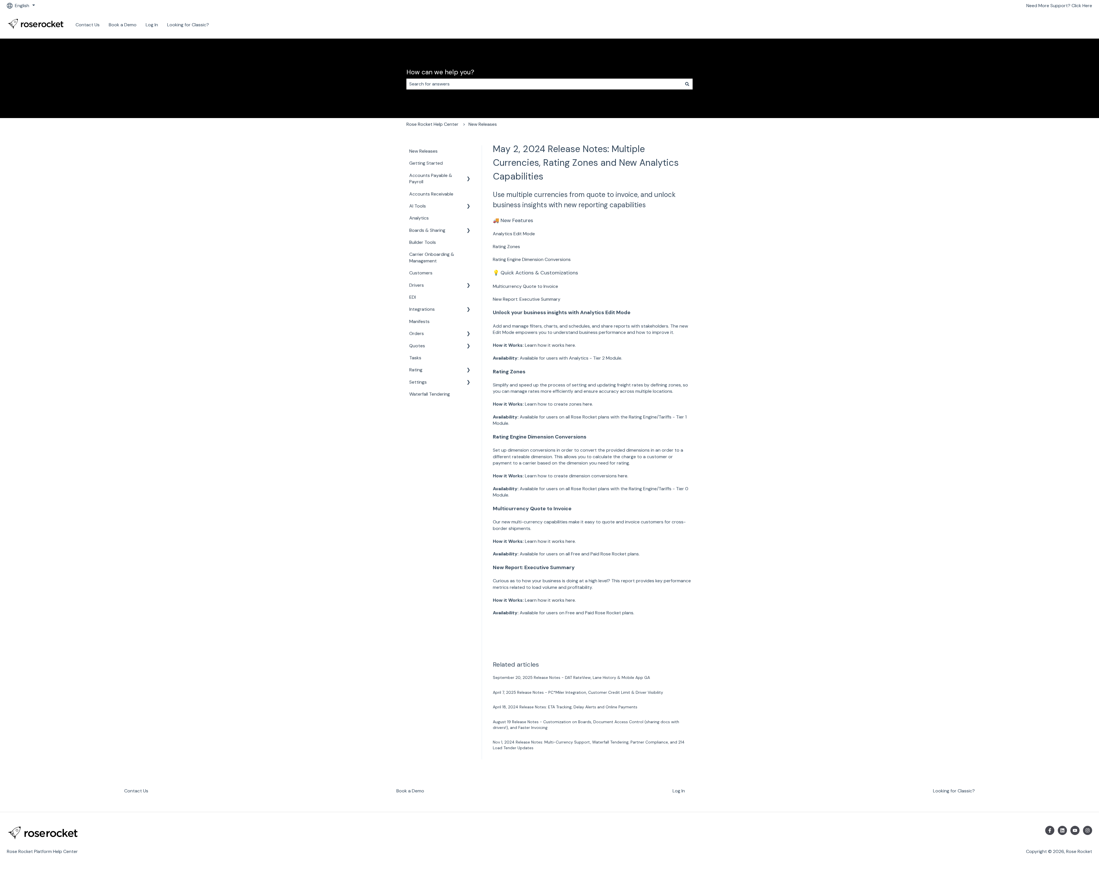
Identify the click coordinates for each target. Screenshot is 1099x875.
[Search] (687, 84)
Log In (152, 25)
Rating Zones (506, 247)
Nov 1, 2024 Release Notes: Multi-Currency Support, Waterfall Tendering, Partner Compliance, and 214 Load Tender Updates (589, 745)
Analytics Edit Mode (514, 234)
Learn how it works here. (550, 345)
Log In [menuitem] (679, 791)
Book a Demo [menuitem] (410, 791)
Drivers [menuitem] (416, 285)
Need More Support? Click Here (1059, 6)
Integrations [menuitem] (422, 309)
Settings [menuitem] (418, 382)
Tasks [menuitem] (415, 358)
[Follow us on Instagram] (1087, 830)
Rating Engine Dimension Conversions (532, 259)
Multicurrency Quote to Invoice (525, 286)
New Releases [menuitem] (423, 151)
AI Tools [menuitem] (417, 206)
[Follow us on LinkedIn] (1062, 830)
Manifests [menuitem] (419, 321)
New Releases (483, 124)
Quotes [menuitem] (417, 346)
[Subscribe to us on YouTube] (1075, 830)
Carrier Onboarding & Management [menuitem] (431, 257)
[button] (468, 176)
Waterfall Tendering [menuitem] (429, 394)
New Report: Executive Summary (526, 299)
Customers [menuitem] (420, 273)
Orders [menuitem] (416, 333)
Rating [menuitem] (415, 370)
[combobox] (544, 84)
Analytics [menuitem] (419, 218)
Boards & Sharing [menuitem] (427, 230)
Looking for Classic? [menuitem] (954, 791)
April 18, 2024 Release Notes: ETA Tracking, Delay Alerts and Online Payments (565, 706)
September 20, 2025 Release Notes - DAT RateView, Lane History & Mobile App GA (571, 677)
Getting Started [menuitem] (426, 163)
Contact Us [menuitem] (136, 791)
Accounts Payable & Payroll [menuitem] (430, 178)
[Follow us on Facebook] (1049, 830)
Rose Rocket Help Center (432, 124)
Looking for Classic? (188, 25)
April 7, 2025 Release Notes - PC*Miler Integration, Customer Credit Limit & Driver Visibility (578, 692)
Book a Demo (123, 25)
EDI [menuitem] (412, 297)
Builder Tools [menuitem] (422, 242)
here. (588, 404)
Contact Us (88, 25)
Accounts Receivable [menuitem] (431, 194)
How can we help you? (440, 72)
